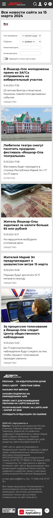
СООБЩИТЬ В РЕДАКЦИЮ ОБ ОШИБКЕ (24, 414)
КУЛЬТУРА (9, 178)
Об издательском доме (31, 381)
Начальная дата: (11, 47)
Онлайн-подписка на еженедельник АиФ (16, 395)
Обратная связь (30, 385)
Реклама (7, 381)
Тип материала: (11, 36)
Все (6, 24)
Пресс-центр (10, 385)
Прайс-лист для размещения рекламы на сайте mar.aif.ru (20, 402)
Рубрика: (8, 41)
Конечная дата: (10, 53)
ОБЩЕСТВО (10, 102)
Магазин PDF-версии (15, 389)
